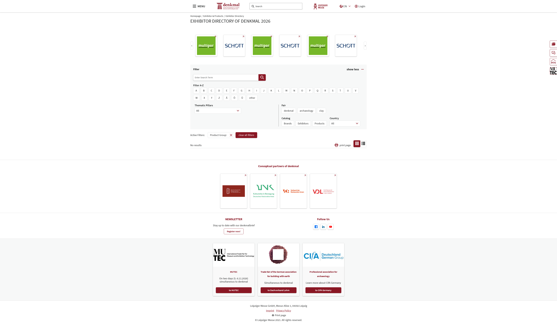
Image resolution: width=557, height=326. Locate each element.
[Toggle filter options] (355, 69)
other (252, 97)
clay (321, 110)
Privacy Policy (283, 310)
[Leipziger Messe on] (323, 227)
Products (319, 123)
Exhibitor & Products (213, 15)
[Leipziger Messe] (320, 6)
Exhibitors (303, 123)
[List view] (363, 143)
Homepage (195, 15)
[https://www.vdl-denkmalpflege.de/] (323, 191)
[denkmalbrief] (553, 44)
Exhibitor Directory (235, 15)
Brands (288, 123)
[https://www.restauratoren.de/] (293, 191)
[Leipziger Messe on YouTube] (330, 227)
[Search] (262, 77)
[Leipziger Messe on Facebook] (316, 227)
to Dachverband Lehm (278, 290)
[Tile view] (357, 143)
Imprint (270, 310)
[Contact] (553, 53)
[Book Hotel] (553, 61)
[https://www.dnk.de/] (263, 191)
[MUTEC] (553, 71)
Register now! (233, 231)
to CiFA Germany (323, 290)
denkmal (289, 110)
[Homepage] (228, 6)
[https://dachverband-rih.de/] (233, 191)
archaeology (306, 110)
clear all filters (246, 135)
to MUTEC (234, 290)
